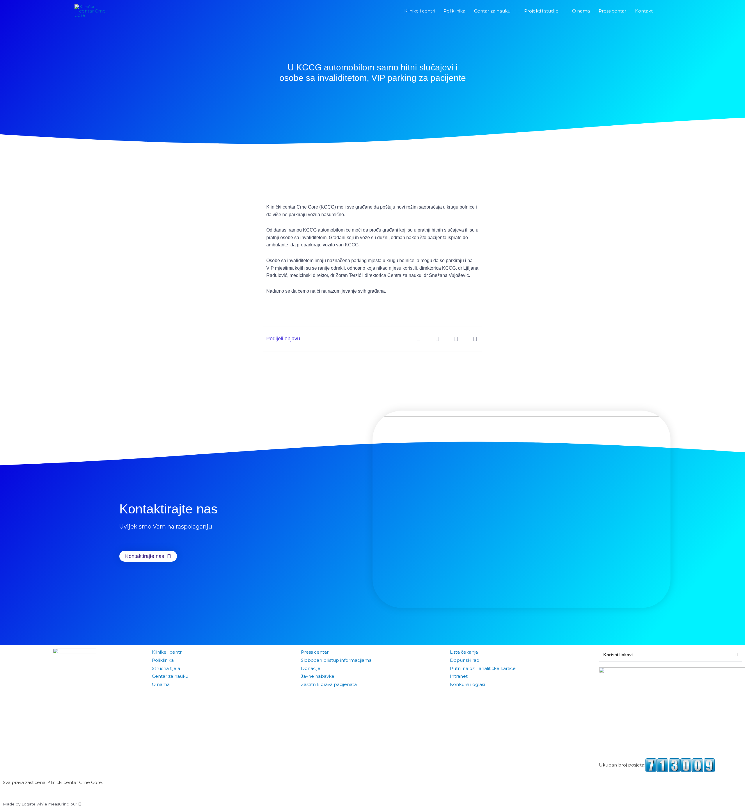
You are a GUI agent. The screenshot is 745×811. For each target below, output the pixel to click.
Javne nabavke (317, 676)
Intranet (459, 676)
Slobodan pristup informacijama (336, 660)
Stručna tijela (166, 668)
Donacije (310, 668)
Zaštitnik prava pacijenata (329, 684)
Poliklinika (163, 660)
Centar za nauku (170, 676)
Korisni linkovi (618, 654)
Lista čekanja (464, 652)
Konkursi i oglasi (467, 684)
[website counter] (680, 765)
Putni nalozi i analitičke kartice (483, 668)
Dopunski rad (464, 660)
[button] (663, 11)
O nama (161, 684)
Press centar (315, 652)
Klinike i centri (167, 652)
